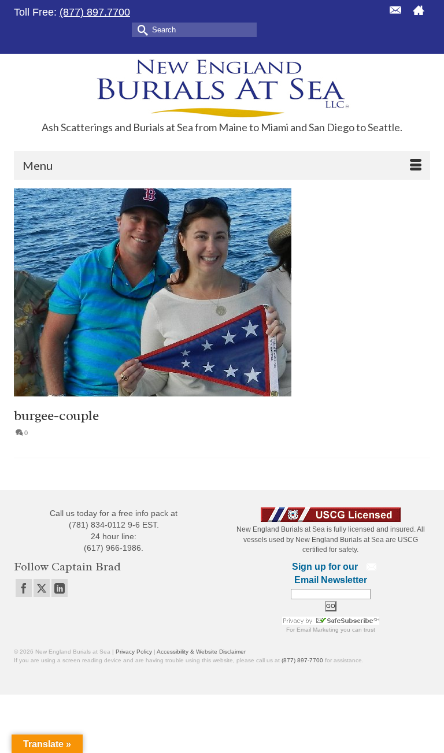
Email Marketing (318, 629)
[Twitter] (42, 588)
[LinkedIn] (59, 588)
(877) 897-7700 (302, 660)
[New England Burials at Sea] (222, 87)
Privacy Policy (134, 651)
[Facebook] (24, 588)
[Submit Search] (140, 29)
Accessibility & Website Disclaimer (201, 651)
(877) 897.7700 (95, 12)
